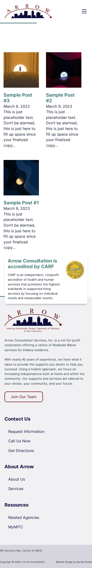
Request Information (26, 431)
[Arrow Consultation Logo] (33, 320)
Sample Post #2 (60, 97)
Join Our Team (24, 396)
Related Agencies (23, 517)
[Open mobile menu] (84, 11)
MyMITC (15, 527)
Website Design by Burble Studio (74, 561)
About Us (16, 479)
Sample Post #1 (21, 203)
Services (15, 488)
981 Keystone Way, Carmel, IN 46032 (21, 550)
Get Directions (21, 450)
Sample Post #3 (18, 97)
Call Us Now (19, 441)
